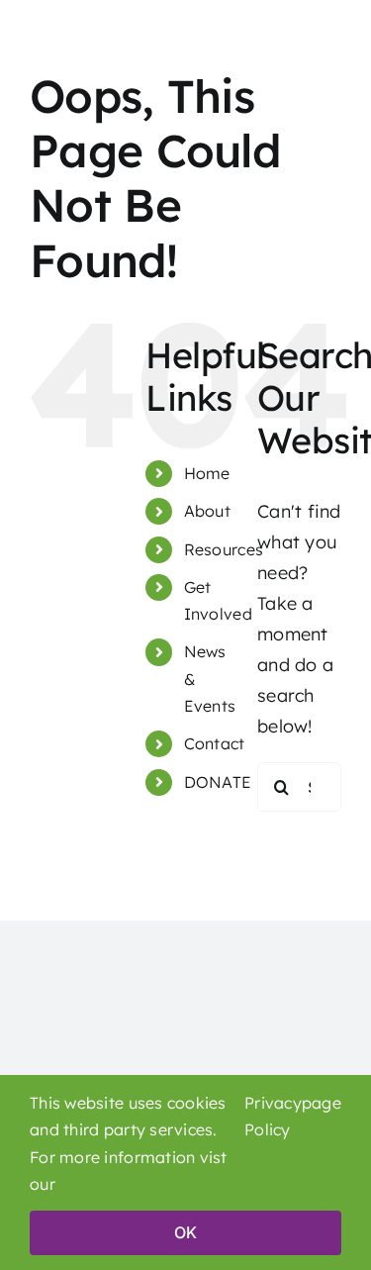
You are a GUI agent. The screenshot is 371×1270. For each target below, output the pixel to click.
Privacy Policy (273, 1116)
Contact (214, 743)
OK (185, 1232)
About (207, 511)
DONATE (218, 782)
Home (207, 473)
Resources (223, 549)
